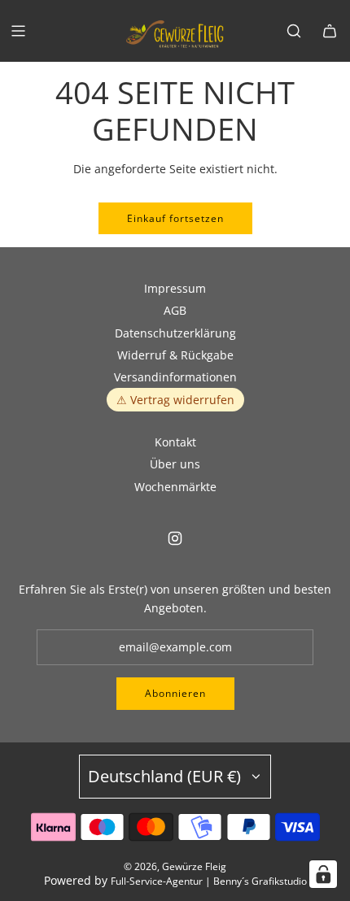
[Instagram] (175, 538)
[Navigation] (18, 31)
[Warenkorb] (330, 31)
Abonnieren (175, 693)
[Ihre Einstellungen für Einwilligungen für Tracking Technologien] (323, 874)
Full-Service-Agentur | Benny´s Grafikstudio (209, 881)
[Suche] (294, 31)
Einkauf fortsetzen (175, 218)
